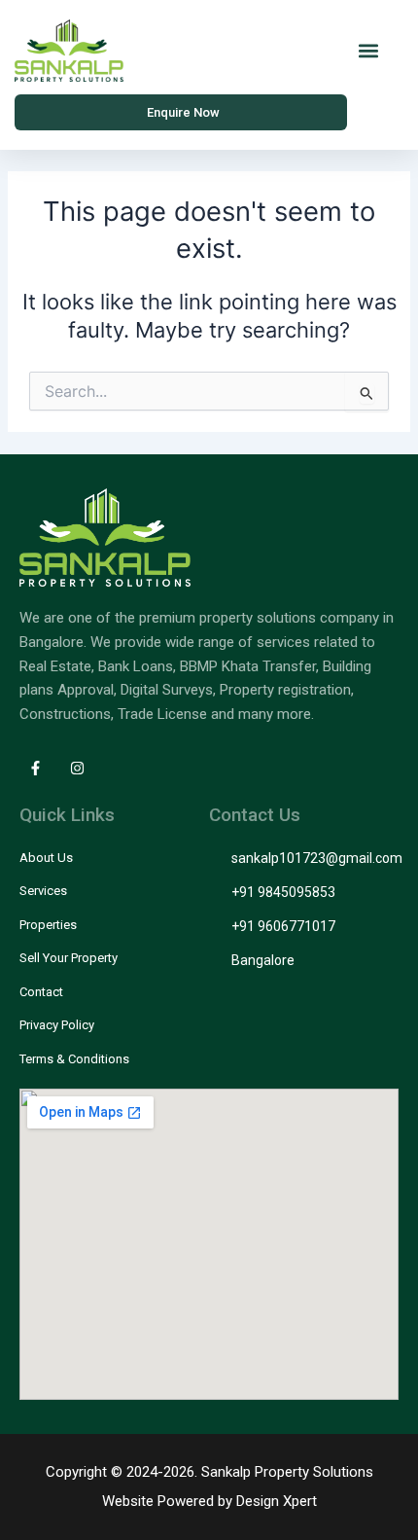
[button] (368, 51)
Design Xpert (276, 1501)
